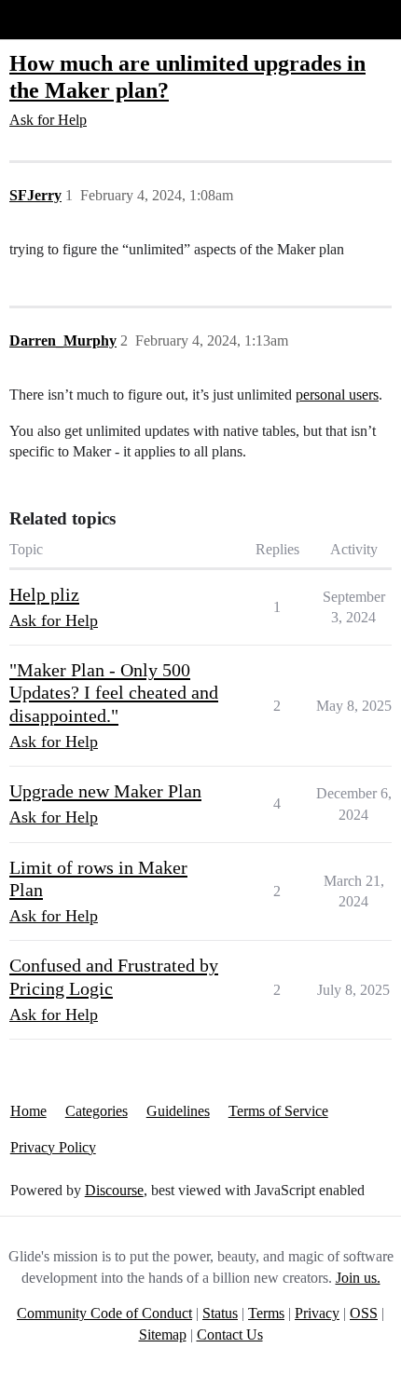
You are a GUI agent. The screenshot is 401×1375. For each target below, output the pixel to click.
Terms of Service (278, 1111)
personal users (337, 394)
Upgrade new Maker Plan (105, 791)
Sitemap (163, 1334)
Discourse (114, 1190)
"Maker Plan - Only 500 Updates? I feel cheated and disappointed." (113, 693)
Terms (266, 1313)
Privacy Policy (53, 1147)
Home (28, 1111)
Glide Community (62, 19)
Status (220, 1313)
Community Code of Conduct (104, 1313)
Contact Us (230, 1334)
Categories (96, 1111)
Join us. (358, 1278)
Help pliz (44, 594)
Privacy (317, 1313)
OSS (364, 1313)
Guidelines (178, 1111)
